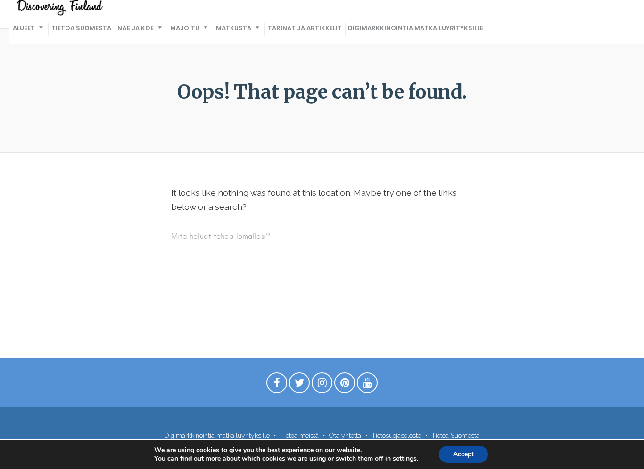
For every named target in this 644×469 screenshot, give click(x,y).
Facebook (276, 385)
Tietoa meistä (299, 435)
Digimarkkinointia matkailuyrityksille (415, 28)
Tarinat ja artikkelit (305, 28)
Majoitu (184, 28)
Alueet (24, 28)
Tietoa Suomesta (81, 28)
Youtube (367, 385)
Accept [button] (463, 454)
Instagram (322, 385)
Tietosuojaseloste (396, 435)
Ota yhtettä (345, 435)
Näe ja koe (135, 28)
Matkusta (233, 28)
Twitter (299, 385)
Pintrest (344, 385)
